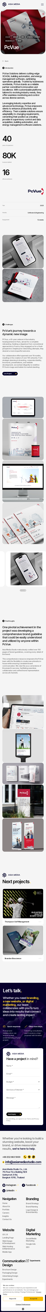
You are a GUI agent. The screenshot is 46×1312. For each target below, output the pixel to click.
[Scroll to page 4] (25, 590)
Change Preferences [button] (23, 1304)
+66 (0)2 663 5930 (11, 1157)
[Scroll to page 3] (23, 590)
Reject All (12, 1299)
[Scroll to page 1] (21, 590)
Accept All (33, 1299)
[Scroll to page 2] (22, 590)
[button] (23, 1081)
